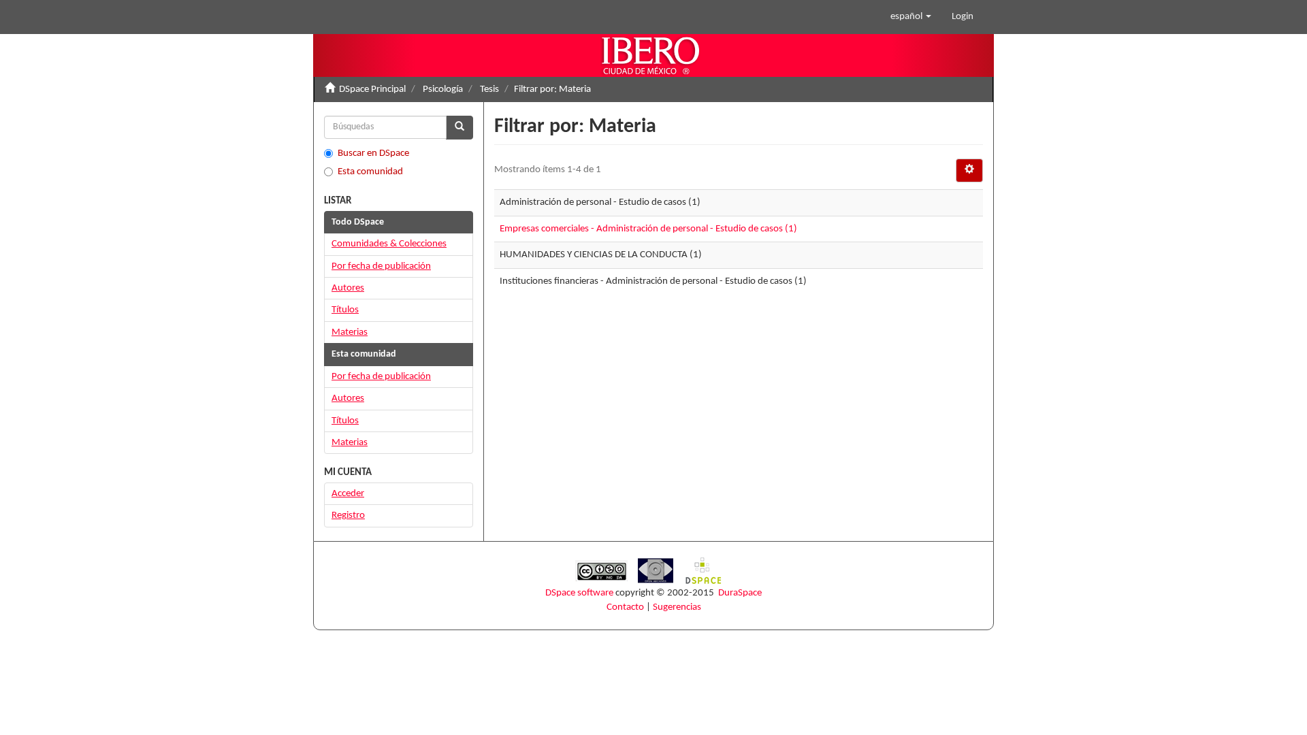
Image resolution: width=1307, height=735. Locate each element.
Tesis (489, 89)
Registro (348, 515)
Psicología (443, 89)
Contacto (625, 607)
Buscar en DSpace (373, 153)
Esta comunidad (370, 172)
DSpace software (579, 593)
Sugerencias (677, 607)
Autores (348, 288)
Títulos (345, 310)
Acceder (348, 494)
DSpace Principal (372, 89)
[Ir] (459, 128)
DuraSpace (740, 593)
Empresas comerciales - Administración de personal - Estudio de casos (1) (648, 229)
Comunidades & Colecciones (389, 244)
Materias (350, 332)
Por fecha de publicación (381, 266)
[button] (910, 17)
